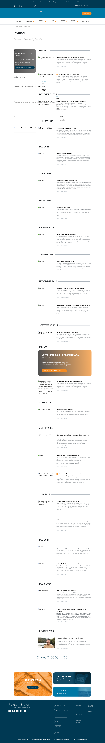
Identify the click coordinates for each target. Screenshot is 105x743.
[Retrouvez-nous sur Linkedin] (17, 711)
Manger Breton (28, 39)
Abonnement (59, 705)
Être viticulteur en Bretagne (64, 153)
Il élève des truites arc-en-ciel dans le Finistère (69, 564)
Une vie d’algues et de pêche (64, 409)
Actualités (62, 21)
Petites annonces (60, 716)
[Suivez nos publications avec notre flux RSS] (9, 711)
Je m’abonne (32, 687)
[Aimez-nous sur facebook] (13, 711)
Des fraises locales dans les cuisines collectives (70, 57)
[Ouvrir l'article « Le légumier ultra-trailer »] (41, 207)
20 (56, 657)
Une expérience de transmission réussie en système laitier (73, 305)
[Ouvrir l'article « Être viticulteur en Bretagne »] (41, 153)
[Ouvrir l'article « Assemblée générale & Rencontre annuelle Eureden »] (46, 102)
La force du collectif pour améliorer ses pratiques (70, 288)
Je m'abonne (69, 1)
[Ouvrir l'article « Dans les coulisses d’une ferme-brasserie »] (41, 546)
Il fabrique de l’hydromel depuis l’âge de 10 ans (69, 638)
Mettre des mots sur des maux (65, 261)
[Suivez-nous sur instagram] (21, 711)
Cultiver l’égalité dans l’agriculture (66, 590)
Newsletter (58, 732)
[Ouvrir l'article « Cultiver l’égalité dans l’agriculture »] (43, 590)
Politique (52, 21)
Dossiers (73, 21)
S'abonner (86, 13)
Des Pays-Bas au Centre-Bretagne (66, 234)
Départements (85, 21)
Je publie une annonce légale (23, 67)
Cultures (41, 21)
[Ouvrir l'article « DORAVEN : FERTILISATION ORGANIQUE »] (41, 455)
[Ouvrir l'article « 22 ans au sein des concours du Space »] (46, 333)
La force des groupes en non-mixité (66, 180)
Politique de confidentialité (61, 739)
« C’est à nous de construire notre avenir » (68, 520)
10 (52, 657)
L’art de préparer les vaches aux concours (68, 501)
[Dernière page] (67, 657)
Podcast (38, 39)
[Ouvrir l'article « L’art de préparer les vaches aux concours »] (46, 502)
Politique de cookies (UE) (80, 739)
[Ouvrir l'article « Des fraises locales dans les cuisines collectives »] (46, 58)
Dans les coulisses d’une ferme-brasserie (68, 547)
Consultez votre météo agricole (53, 370)
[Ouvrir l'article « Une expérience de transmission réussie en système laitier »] (41, 305)
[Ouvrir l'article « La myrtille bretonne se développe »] (41, 128)
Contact (57, 727)
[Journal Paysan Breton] (52, 13)
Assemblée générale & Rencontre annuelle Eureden (71, 101)
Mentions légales (23, 739)
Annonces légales (60, 710)
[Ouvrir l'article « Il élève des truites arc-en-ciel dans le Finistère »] (41, 563)
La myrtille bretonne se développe (66, 128)
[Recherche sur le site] (91, 5)
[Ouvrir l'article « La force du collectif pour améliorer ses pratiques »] (41, 288)
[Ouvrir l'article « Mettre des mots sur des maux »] (41, 261)
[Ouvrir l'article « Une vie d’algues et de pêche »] (44, 409)
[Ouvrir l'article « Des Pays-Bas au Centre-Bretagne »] (41, 234)
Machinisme (29, 21)
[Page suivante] (64, 657)
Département (91, 716)
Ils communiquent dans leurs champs (69, 74)
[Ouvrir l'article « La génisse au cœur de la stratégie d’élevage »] (46, 387)
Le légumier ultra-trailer (63, 207)
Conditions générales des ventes (41, 739)
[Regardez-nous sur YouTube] (25, 711)
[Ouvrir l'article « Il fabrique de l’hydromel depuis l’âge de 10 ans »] (46, 642)
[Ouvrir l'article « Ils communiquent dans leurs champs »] (46, 75)
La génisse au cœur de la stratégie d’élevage (69, 381)
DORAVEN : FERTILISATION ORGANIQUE (67, 455)
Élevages (18, 21)
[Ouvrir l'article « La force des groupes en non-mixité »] (41, 180)
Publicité (58, 721)
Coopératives (18, 39)
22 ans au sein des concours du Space (67, 332)
